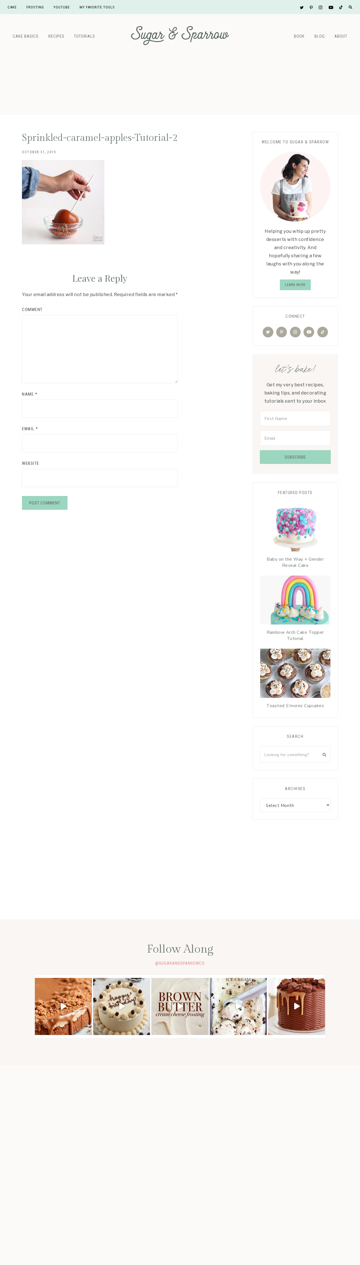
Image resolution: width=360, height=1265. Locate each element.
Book (299, 36)
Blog (319, 36)
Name (29, 394)
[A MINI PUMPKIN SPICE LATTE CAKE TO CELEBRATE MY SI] (121, 1006)
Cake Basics (26, 36)
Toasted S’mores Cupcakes (295, 706)
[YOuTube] (309, 332)
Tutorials (84, 36)
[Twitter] (268, 332)
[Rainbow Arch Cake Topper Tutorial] (295, 601)
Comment (32, 309)
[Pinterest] (281, 332)
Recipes (56, 36)
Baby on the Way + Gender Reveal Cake (295, 562)
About (340, 36)
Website (30, 463)
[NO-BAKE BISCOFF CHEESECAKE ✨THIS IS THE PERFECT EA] (63, 1006)
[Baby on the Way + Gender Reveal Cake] (295, 528)
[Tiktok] (322, 332)
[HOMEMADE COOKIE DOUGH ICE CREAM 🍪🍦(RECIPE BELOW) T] (238, 1006)
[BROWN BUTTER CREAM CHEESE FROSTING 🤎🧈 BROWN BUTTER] (179, 1006)
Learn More (295, 285)
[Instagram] (295, 332)
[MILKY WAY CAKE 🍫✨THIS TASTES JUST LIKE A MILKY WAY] (296, 1006)
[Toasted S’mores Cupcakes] (295, 674)
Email (30, 428)
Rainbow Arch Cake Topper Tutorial (295, 635)
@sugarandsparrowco (180, 963)
